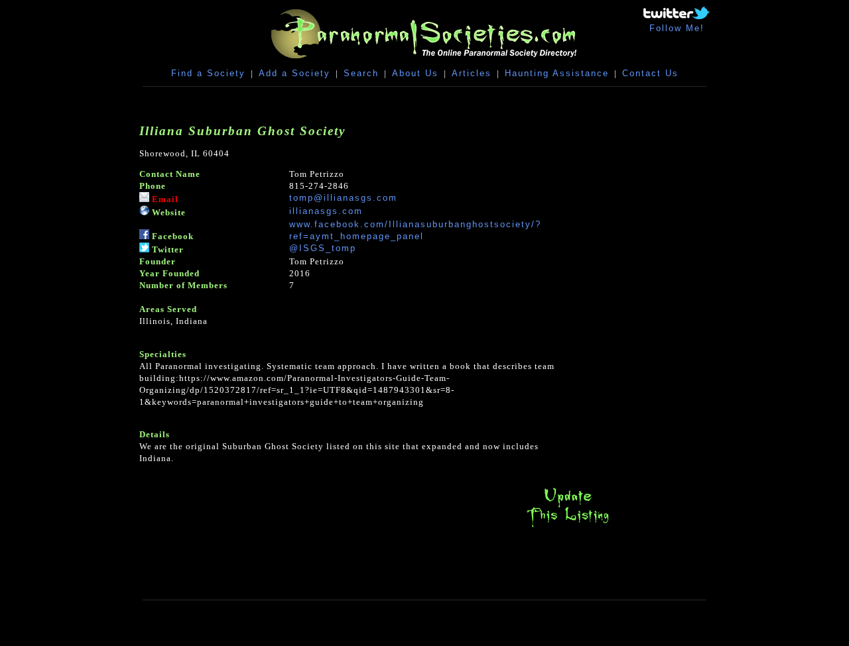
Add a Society (294, 73)
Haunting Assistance (557, 73)
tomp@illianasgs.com (343, 198)
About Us (415, 73)
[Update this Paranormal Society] (568, 527)
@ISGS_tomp (322, 248)
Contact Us (650, 73)
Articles (471, 73)
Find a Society (208, 73)
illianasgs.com (326, 211)
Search (361, 73)
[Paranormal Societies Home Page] (424, 61)
